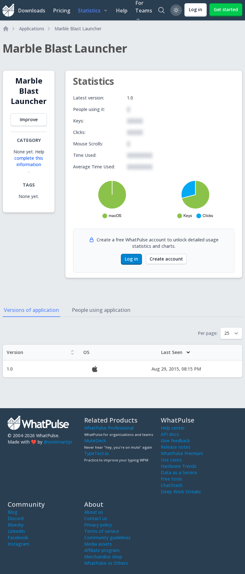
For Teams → (143, 10)
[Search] (161, 10)
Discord (16, 518)
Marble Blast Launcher (78, 29)
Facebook (18, 537)
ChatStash (171, 485)
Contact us (95, 518)
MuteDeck (95, 441)
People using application (101, 309)
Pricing (61, 10)
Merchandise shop (103, 557)
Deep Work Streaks (181, 492)
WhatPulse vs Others (106, 563)
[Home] (6, 29)
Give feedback (175, 441)
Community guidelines (107, 537)
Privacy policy (98, 525)
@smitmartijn (58, 442)
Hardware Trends (179, 466)
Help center (173, 428)
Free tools (171, 479)
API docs (170, 434)
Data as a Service (179, 472)
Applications (31, 29)
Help (122, 10)
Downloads (31, 10)
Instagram (18, 544)
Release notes (175, 447)
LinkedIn (16, 531)
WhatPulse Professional (109, 428)
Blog (13, 512)
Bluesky (16, 525)
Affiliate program (102, 550)
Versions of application (31, 309)
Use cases (171, 460)
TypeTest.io (96, 453)
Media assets (98, 544)
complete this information (28, 161)
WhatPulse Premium (182, 453)
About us (93, 512)
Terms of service (101, 531)
